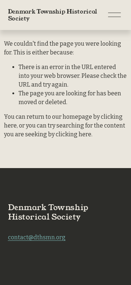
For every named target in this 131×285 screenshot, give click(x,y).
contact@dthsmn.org (37, 237)
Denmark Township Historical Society (52, 15)
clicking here (73, 134)
